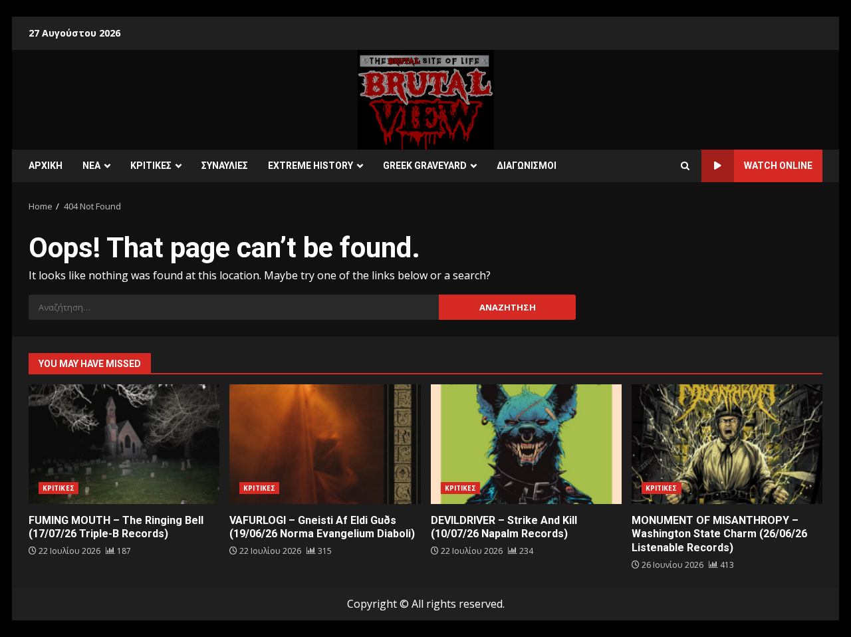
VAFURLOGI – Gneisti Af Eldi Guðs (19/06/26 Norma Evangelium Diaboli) (324, 444)
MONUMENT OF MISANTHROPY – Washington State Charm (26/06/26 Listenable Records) (727, 444)
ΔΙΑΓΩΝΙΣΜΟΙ (526, 165)
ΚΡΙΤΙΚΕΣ (151, 165)
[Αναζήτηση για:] (234, 307)
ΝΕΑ (91, 165)
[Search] (685, 166)
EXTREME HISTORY (310, 165)
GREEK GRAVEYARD (425, 165)
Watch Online (778, 165)
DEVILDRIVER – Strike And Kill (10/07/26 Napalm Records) (526, 444)
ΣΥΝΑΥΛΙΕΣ (224, 165)
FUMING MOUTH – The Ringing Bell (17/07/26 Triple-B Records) (124, 444)
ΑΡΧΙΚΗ (45, 165)
